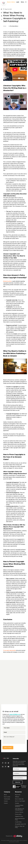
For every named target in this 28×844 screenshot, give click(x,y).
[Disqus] (14, 680)
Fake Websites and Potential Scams (19, 809)
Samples (17, 803)
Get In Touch (7, 747)
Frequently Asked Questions (19, 806)
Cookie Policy (18, 822)
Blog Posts (17, 794)
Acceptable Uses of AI (20, 824)
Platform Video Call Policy (19, 827)
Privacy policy (18, 814)
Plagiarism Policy (19, 816)
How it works (7, 796)
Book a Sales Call (19, 799)
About (5, 794)
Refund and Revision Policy (20, 819)
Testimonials (7, 799)
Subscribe (17, 782)
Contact (6, 801)
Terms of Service (19, 812)
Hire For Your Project (20, 801)
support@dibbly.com (14, 714)
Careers (6, 803)
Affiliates (17, 796)
